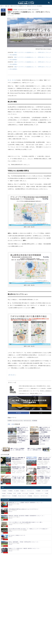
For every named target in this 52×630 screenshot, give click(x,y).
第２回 (13, 80)
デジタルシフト (31, 490)
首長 (47, 493)
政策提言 (4, 490)
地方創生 (30, 495)
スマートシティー (40, 493)
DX (15, 493)
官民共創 (15, 9)
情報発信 (10, 490)
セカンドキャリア (22, 495)
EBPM (30, 9)
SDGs (20, 493)
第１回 (9, 80)
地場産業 (38, 490)
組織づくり (24, 490)
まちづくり (37, 495)
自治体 (4, 493)
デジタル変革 (45, 490)
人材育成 (17, 490)
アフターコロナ (45, 495)
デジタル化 (26, 493)
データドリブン (35, 9)
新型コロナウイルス (6, 495)
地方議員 (32, 493)
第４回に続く (12, 374)
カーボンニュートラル (23, 9)
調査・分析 (10, 9)
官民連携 (15, 495)
